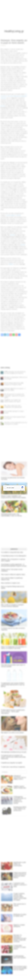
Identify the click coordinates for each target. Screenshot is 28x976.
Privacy (21, 490)
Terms (23, 490)
